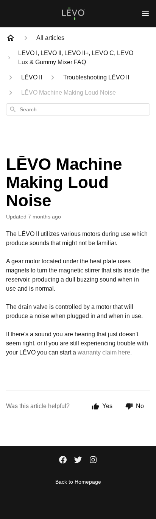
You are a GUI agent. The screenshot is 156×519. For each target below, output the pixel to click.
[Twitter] (78, 460)
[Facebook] (62, 460)
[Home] (10, 38)
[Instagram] (93, 460)
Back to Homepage (78, 482)
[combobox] (78, 109)
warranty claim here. (105, 352)
